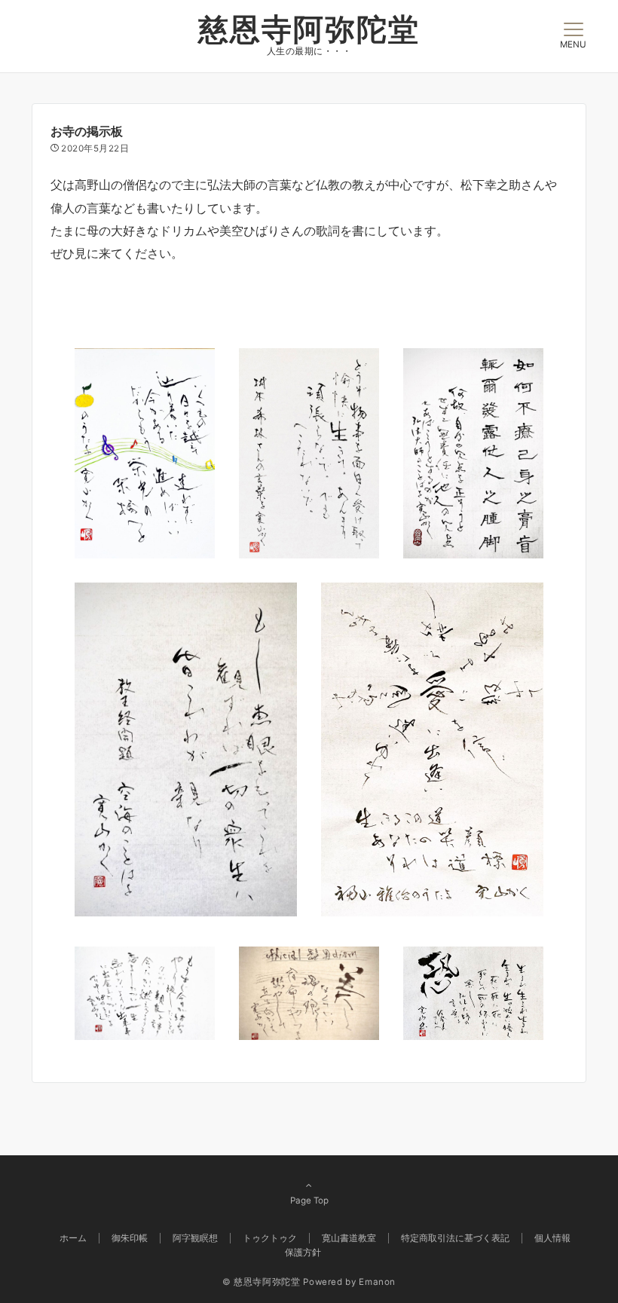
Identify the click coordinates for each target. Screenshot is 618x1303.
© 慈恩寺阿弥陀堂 (261, 1282)
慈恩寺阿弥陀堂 (309, 29)
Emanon (377, 1282)
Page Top (309, 1200)
